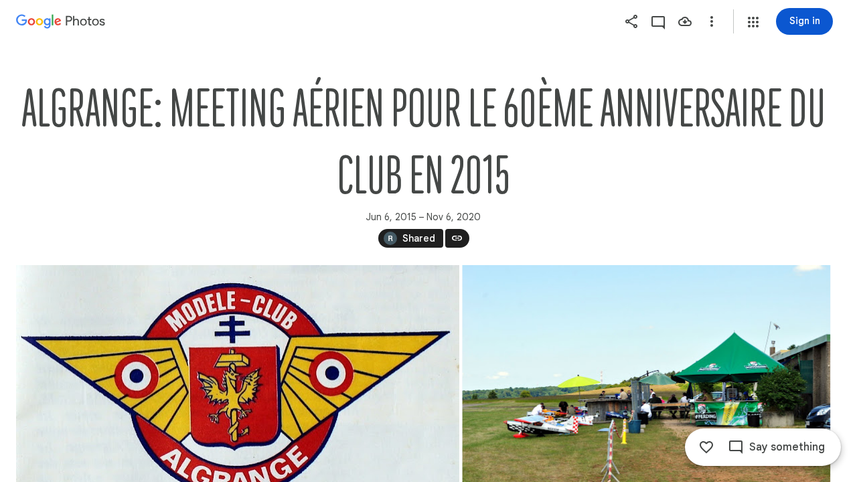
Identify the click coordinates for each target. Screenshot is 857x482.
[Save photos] (685, 21)
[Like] (706, 447)
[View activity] (658, 21)
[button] (753, 22)
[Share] (631, 21)
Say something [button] (787, 447)
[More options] (711, 21)
